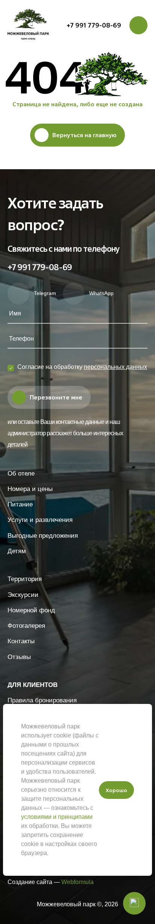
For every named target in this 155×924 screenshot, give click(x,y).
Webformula (77, 882)
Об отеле (21, 473)
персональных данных (115, 367)
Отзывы (19, 657)
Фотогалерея (26, 625)
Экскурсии (23, 594)
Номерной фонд (31, 610)
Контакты (21, 641)
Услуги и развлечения (40, 519)
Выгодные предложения (43, 535)
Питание (20, 504)
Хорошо (116, 790)
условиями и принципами (57, 817)
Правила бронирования (42, 700)
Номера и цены (30, 489)
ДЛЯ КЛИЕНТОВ (33, 684)
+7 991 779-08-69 (94, 25)
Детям (17, 551)
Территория (25, 579)
